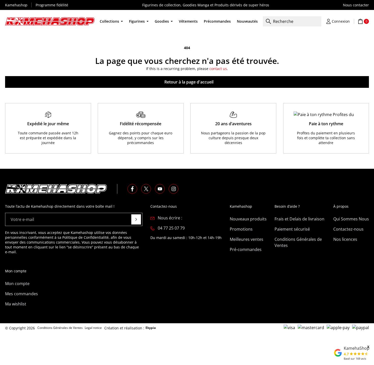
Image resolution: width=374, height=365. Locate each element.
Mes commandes (21, 294)
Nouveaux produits (248, 219)
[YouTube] (160, 189)
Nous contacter (356, 5)
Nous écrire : (170, 218)
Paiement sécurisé (292, 229)
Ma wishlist (15, 304)
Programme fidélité (52, 5)
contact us (218, 68)
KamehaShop (356, 348)
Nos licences (345, 239)
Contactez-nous (348, 229)
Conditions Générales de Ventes (298, 242)
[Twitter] (146, 189)
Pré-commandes (246, 249)
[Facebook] (132, 189)
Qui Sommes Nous (351, 219)
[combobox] (292, 21)
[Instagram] (173, 189)
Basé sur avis (355, 358)
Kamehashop (16, 5)
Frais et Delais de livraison (299, 219)
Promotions (241, 229)
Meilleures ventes (246, 239)
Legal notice (93, 328)
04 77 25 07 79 (171, 228)
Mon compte (17, 283)
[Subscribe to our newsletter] (136, 219)
